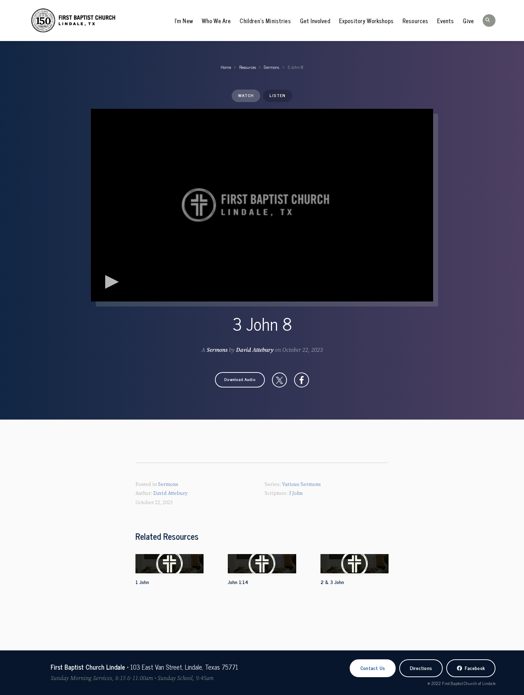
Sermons (271, 67)
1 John (142, 582)
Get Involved (315, 20)
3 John (296, 493)
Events (445, 20)
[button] (489, 20)
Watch (246, 95)
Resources (415, 20)
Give (468, 20)
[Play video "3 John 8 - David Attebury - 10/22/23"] (262, 205)
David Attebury (254, 350)
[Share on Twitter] (279, 379)
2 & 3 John (332, 582)
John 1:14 (238, 582)
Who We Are (216, 20)
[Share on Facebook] (301, 379)
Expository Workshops (366, 20)
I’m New (184, 20)
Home (226, 67)
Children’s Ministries (265, 20)
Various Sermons (301, 484)
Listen (277, 95)
